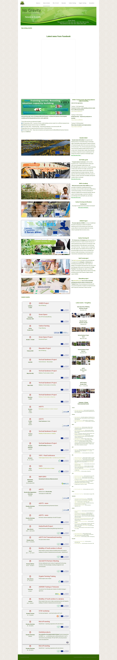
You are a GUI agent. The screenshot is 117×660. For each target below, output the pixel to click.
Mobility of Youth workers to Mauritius (47, 397)
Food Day (76, 527)
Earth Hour (76, 441)
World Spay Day (77, 417)
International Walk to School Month (81, 521)
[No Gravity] (21, 2)
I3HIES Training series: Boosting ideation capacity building (83, 100)
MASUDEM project (77, 280)
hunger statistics (85, 525)
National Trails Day (78, 478)
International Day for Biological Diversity (82, 469)
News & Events (46, 3)
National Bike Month (78, 457)
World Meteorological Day (79, 439)
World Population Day (78, 489)
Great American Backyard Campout (81, 483)
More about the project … (76, 155)
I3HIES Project (84, 221)
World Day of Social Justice (79, 421)
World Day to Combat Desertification (81, 480)
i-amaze (87, 657)
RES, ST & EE (56, 3)
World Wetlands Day (78, 420)
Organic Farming (82, 3)
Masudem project (83, 278)
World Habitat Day (78, 510)
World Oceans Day (78, 477)
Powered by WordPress (78, 657)
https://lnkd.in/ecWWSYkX (77, 119)
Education (64, 3)
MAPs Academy (83, 183)
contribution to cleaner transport (48, 408)
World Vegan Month (78, 533)
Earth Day (76, 449)
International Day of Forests (79, 435)
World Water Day (77, 438)
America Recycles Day (79, 534)
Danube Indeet (83, 138)
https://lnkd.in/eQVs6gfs (76, 126)
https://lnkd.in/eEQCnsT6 (76, 111)
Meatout (76, 433)
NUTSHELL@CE (83, 160)
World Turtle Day (77, 471)
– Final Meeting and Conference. (52, 457)
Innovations (91, 3)
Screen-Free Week (78, 458)
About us (38, 3)
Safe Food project (83, 258)
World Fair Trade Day (78, 459)
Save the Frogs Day (78, 452)
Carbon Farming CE (83, 238)
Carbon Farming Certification (83, 202)
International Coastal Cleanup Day (81, 498)
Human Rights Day (78, 543)
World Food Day (77, 523)
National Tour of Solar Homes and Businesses (83, 518)
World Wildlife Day (78, 427)
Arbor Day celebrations (79, 410)
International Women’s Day (79, 430)
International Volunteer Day (79, 541)
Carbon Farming (72, 3)
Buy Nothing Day (77, 536)
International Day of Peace (79, 505)
